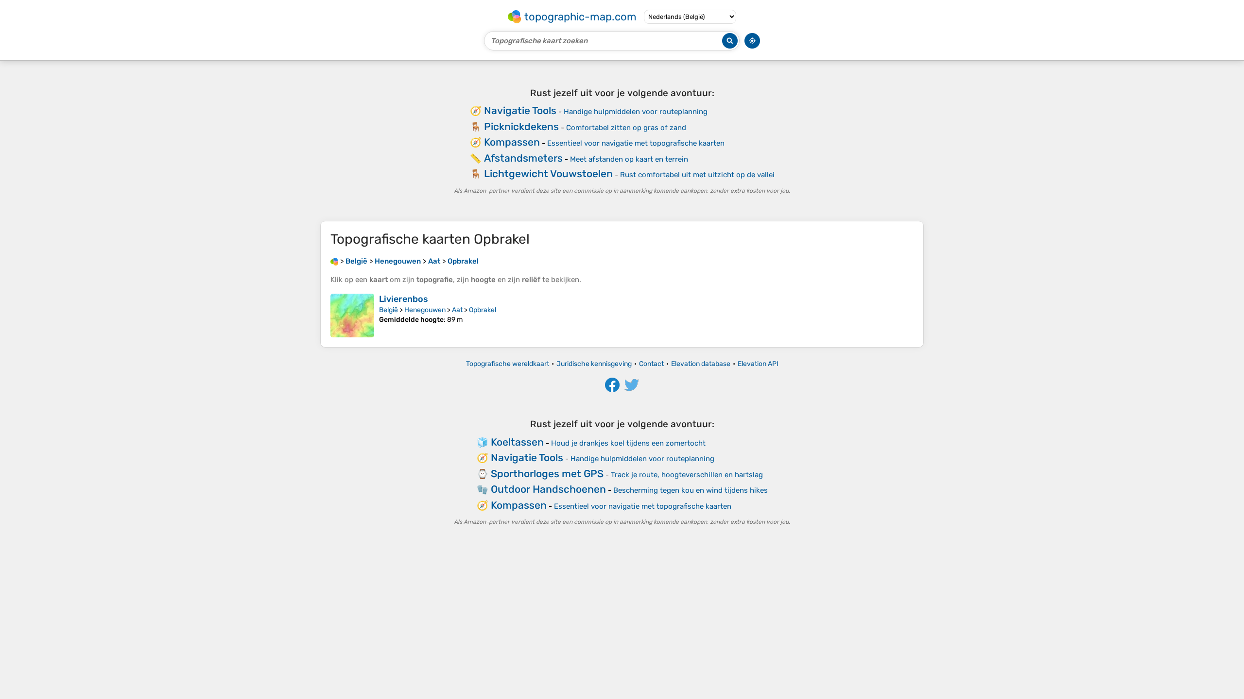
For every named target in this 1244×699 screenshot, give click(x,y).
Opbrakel (482, 310)
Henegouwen (425, 310)
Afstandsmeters (523, 158)
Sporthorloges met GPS (547, 473)
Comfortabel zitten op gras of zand (626, 127)
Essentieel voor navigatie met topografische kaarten (636, 143)
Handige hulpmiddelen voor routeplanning (636, 111)
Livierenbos (403, 299)
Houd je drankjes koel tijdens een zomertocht (628, 443)
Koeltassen (517, 442)
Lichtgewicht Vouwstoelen (548, 173)
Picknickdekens (521, 126)
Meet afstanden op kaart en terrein (629, 159)
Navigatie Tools (520, 110)
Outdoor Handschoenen (548, 489)
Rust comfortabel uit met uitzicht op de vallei (697, 174)
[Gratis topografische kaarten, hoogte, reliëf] (334, 261)
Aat (457, 310)
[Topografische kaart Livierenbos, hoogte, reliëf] (352, 315)
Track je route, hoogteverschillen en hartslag (687, 474)
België (388, 310)
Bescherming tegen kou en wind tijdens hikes (690, 490)
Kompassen (512, 142)
